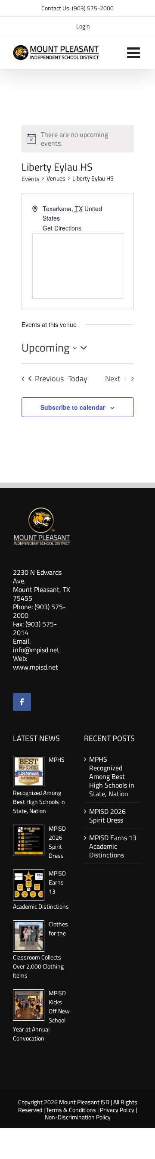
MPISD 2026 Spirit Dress (57, 842)
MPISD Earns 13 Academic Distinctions (112, 846)
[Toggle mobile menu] (134, 52)
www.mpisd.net (35, 667)
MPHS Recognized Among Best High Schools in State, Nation (111, 776)
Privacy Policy (117, 1109)
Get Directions (62, 228)
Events (31, 178)
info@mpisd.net (36, 650)
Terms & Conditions (71, 1109)
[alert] (85, 138)
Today (77, 378)
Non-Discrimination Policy (78, 1117)
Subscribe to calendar (72, 407)
